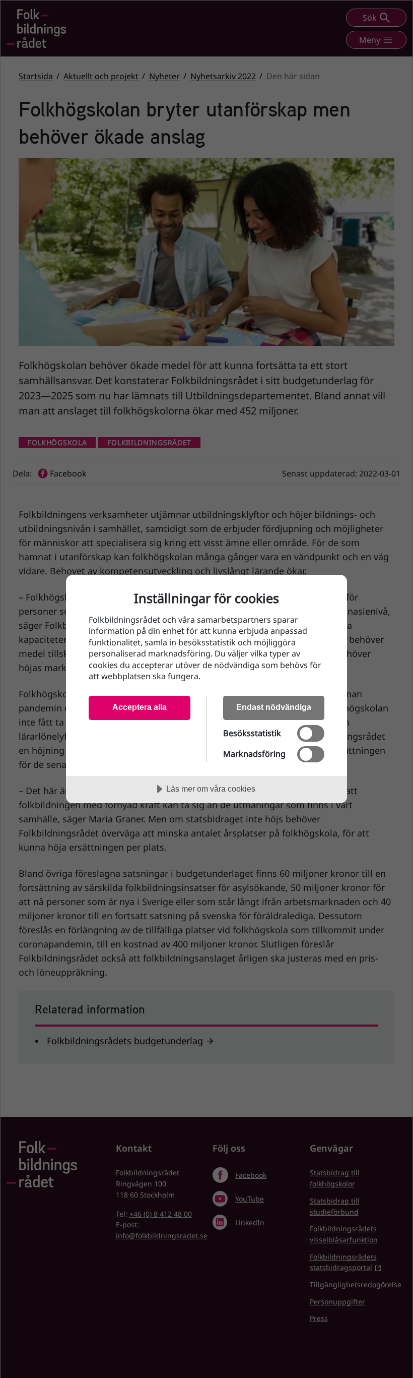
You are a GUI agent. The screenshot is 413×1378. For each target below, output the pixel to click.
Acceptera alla (139, 706)
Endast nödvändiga (273, 706)
